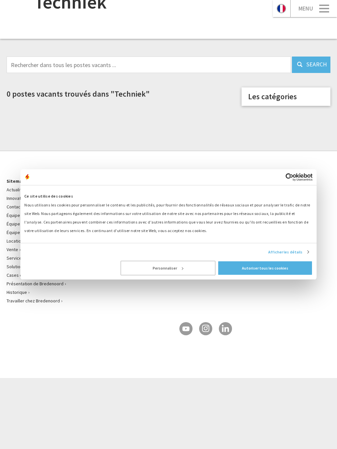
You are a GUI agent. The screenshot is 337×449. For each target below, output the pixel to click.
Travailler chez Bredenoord (33, 301)
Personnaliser (165, 268)
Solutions (16, 267)
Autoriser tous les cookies (265, 268)
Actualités (16, 190)
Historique (17, 292)
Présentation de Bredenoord (35, 284)
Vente (12, 249)
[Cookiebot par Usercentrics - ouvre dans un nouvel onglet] (284, 177)
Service (14, 258)
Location (15, 241)
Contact (14, 207)
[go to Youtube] (186, 328)
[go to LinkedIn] (225, 328)
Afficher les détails (285, 251)
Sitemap (16, 181)
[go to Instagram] (205, 328)
